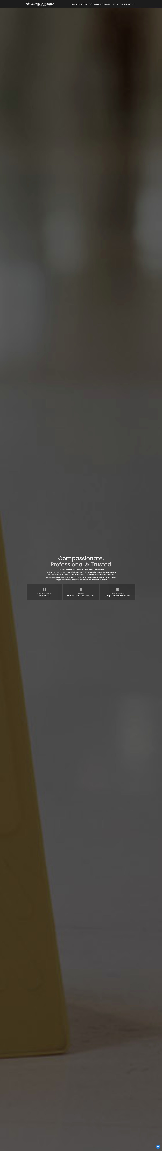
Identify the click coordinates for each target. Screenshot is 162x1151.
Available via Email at (118, 594)
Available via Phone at (44, 594)
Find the (81, 594)
